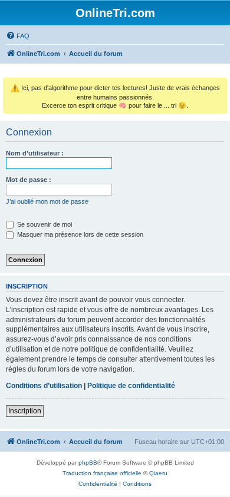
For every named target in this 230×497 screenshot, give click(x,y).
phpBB (87, 462)
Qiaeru (158, 473)
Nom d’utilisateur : (35, 153)
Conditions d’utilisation (44, 386)
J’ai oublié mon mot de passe (47, 201)
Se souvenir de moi (43, 224)
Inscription (24, 411)
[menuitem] (17, 36)
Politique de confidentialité (131, 386)
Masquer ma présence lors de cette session (79, 234)
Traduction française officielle (102, 473)
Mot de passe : (28, 179)
